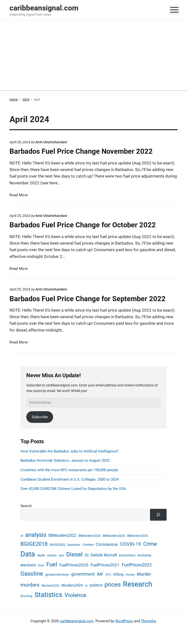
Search (26, 506)
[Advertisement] (93, 57)
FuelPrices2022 (137, 564)
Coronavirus (107, 544)
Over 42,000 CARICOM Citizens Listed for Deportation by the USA (73, 488)
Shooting (26, 596)
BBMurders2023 (89, 535)
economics (127, 555)
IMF (100, 574)
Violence (75, 595)
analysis (35, 534)
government (83, 574)
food (41, 565)
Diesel (74, 554)
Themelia (148, 621)
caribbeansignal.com (77, 621)
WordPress (124, 621)
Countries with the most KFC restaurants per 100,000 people (69, 470)
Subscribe (40, 417)
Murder (144, 574)
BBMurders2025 (137, 535)
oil (86, 585)
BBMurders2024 (114, 535)
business (74, 544)
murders (29, 585)
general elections (57, 574)
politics (96, 585)
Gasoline (31, 573)
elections (28, 565)
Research (137, 584)
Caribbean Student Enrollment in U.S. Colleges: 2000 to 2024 (69, 479)
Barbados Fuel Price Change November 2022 (81, 151)
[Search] (158, 514)
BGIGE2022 (57, 544)
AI (21, 535)
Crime (150, 544)
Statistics (48, 595)
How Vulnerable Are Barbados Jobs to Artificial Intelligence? (69, 451)
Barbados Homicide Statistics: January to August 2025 (64, 460)
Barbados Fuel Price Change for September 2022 (87, 299)
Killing (118, 574)
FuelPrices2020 (73, 565)
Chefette (88, 544)
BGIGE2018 (33, 544)
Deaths (51, 555)
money (130, 574)
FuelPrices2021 (105, 565)
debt (61, 555)
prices (112, 584)
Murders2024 (72, 585)
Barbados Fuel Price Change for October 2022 (82, 225)
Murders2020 (50, 585)
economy (144, 555)
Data (27, 554)
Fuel (51, 564)
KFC (108, 574)
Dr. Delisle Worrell (101, 555)
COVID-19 (130, 544)
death (41, 555)
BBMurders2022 (62, 535)
